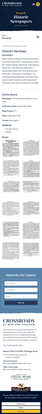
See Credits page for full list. (13, 345)
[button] (34, 4)
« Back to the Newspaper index (14, 46)
